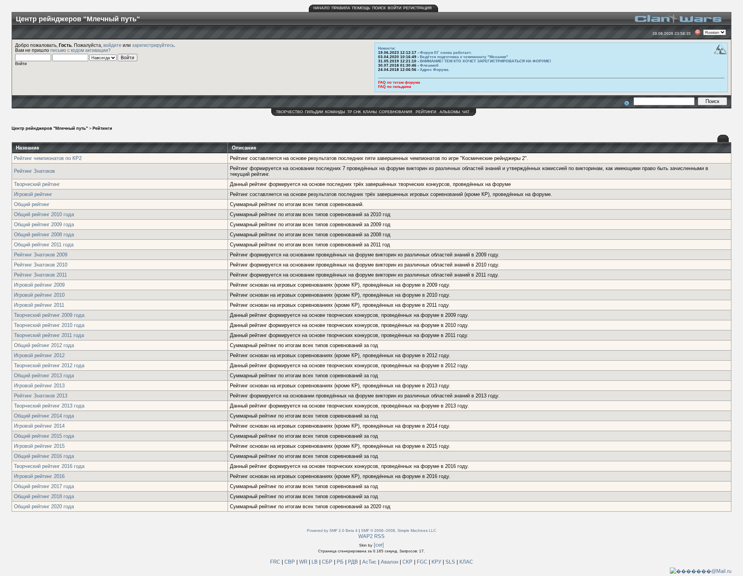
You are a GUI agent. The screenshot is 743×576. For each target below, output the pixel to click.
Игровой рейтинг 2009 (39, 285)
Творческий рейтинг (37, 184)
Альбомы (450, 112)
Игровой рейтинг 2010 (39, 295)
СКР (408, 562)
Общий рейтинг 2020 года (44, 506)
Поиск (379, 8)
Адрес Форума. (435, 69)
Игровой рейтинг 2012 (39, 355)
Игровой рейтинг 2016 (39, 476)
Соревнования (395, 112)
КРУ (437, 562)
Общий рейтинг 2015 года (44, 436)
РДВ (354, 562)
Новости (386, 48)
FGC (423, 562)
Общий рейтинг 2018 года (44, 496)
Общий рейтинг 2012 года (44, 345)
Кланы (370, 112)
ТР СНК (354, 112)
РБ (341, 562)
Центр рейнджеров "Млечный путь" (50, 128)
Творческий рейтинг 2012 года (49, 365)
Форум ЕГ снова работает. (446, 52)
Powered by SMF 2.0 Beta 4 (332, 530)
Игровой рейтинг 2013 (39, 386)
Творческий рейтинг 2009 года (49, 315)
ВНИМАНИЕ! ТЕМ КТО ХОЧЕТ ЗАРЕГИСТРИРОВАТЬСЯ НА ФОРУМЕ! (485, 61)
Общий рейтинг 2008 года (44, 234)
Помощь (361, 8)
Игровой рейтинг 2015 (39, 446)
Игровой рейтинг (33, 194)
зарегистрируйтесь (153, 45)
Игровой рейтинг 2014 (39, 426)
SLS (451, 562)
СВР (290, 562)
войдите (112, 45)
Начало (321, 8)
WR (303, 562)
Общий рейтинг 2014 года (44, 416)
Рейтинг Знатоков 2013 (40, 396)
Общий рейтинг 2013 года (44, 375)
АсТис (370, 562)
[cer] (379, 545)
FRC (275, 562)
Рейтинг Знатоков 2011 (40, 275)
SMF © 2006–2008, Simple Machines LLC (398, 530)
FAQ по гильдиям (394, 86)
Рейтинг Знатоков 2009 (40, 255)
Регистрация (417, 8)
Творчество (289, 112)
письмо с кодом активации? (80, 50)
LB (315, 562)
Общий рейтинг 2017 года (44, 486)
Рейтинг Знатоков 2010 (40, 265)
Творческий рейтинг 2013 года (49, 406)
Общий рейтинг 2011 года (44, 245)
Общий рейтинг (32, 204)
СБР (328, 562)
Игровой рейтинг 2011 (39, 305)
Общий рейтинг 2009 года (44, 224)
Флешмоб (429, 65)
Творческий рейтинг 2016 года (49, 466)
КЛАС (466, 562)
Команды (335, 112)
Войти (394, 8)
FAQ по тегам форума (399, 82)
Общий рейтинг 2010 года (44, 214)
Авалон (390, 562)
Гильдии (314, 112)
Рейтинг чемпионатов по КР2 (48, 158)
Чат (465, 112)
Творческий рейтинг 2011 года (49, 335)
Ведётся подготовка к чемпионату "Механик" (464, 57)
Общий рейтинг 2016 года (44, 456)
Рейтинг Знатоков (34, 171)
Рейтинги (426, 112)
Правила (341, 8)
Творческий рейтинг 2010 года (49, 325)
